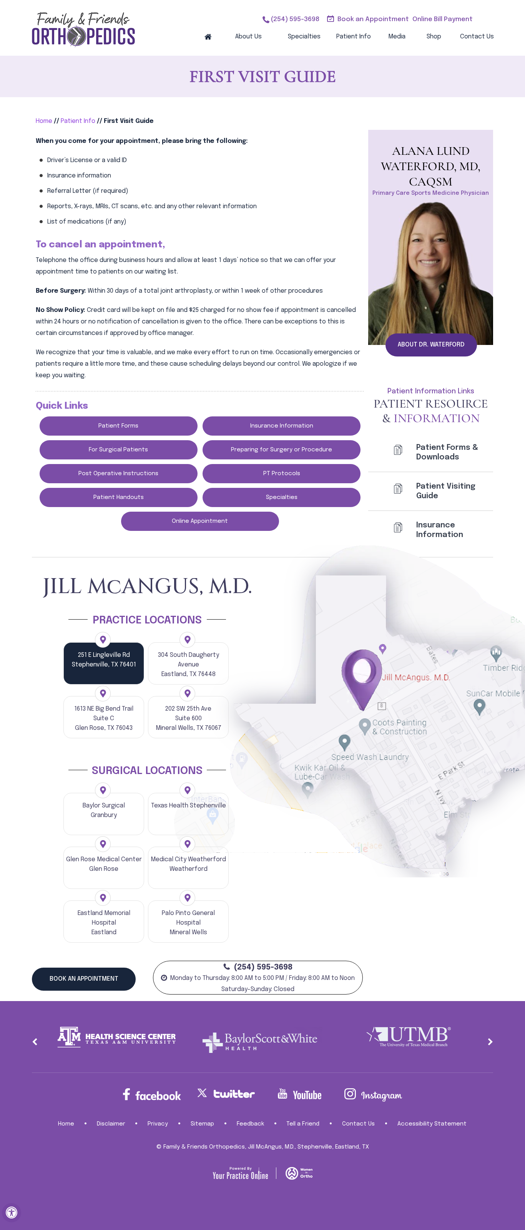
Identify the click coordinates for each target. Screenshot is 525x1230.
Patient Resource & (431, 411)
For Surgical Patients (118, 450)
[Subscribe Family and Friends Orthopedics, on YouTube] (299, 1093)
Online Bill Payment (442, 19)
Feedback (250, 1124)
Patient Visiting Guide (445, 491)
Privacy (158, 1124)
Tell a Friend (302, 1124)
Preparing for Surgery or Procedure (281, 450)
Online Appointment (200, 521)
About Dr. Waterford (431, 344)
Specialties (304, 36)
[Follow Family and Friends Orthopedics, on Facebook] (152, 1094)
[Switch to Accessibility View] (11, 1212)
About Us (248, 36)
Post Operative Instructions (118, 474)
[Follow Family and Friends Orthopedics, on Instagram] (373, 1095)
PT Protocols (281, 474)
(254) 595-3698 (295, 19)
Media (396, 36)
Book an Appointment (373, 19)
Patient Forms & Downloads (447, 452)
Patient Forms (118, 426)
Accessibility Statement (432, 1124)
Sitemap (202, 1124)
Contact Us (477, 36)
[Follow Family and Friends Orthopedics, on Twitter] (225, 1093)
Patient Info (353, 36)
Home (208, 36)
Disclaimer (111, 1124)
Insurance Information (281, 426)
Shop (434, 36)
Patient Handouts (118, 497)
